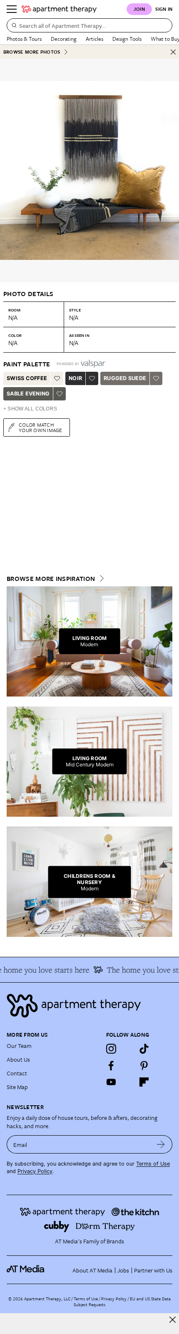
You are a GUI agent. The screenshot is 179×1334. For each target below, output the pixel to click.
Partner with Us (153, 1270)
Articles (94, 39)
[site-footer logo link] (25, 1270)
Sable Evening (28, 393)
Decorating (64, 39)
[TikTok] (144, 1049)
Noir (75, 378)
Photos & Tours (24, 39)
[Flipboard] (144, 1082)
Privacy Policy (34, 1171)
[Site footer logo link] (89, 1005)
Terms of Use (153, 1164)
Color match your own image (40, 427)
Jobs (123, 1270)
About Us (18, 1059)
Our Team (19, 1045)
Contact (17, 1073)
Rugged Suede (125, 378)
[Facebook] (111, 1065)
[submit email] (160, 1144)
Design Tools (127, 39)
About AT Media (92, 1270)
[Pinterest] (144, 1065)
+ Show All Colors (30, 409)
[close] (172, 1319)
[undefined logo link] (59, 9)
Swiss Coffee (27, 378)
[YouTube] (111, 1082)
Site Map (17, 1086)
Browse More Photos (31, 51)
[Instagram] (111, 1049)
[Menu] (12, 9)
